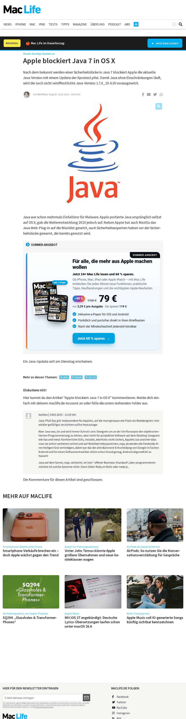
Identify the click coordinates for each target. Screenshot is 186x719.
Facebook (122, 696)
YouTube (122, 707)
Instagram (123, 713)
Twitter (121, 702)
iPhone (20, 24)
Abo (127, 24)
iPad (42, 24)
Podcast (114, 24)
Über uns (97, 24)
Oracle (78, 377)
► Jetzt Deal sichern (164, 43)
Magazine (80, 24)
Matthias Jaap (46, 94)
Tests (53, 24)
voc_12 (92, 377)
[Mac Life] (46, 716)
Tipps (65, 24)
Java (65, 377)
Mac (32, 24)
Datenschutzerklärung (43, 707)
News (8, 24)
